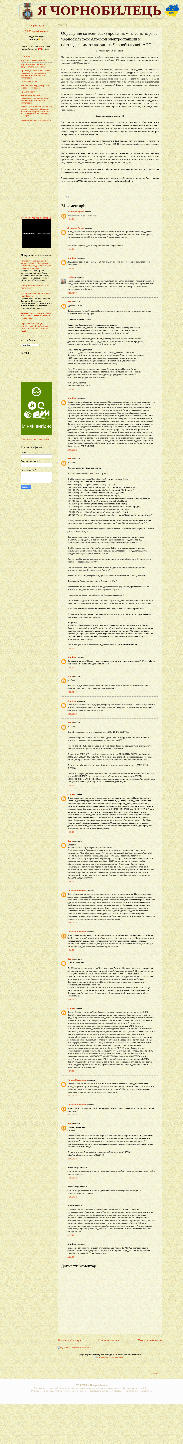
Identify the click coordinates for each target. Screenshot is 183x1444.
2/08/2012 (72, 1159)
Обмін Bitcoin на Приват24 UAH (35, 439)
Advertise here (156, 1374)
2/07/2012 (72, 1071)
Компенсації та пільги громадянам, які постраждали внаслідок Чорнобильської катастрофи (35, 99)
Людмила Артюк (75, 212)
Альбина (71, 258)
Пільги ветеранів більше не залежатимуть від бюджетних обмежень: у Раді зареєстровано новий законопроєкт (36, 264)
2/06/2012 (72, 881)
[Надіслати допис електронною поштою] (67, 197)
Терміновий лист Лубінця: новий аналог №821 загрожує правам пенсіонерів (36, 315)
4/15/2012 (72, 1178)
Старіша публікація (150, 1340)
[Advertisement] (36, 169)
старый (71, 794)
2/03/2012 (72, 219)
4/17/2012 (72, 1235)
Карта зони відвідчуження (33, 60)
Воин (70, 302)
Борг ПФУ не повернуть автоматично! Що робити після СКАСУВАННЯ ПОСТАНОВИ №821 (35, 327)
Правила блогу (28, 92)
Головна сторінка (109, 1340)
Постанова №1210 (29, 82)
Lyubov (71, 277)
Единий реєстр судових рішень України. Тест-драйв (35, 87)
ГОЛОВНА (25, 57)
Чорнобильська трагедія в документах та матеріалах (33, 65)
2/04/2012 (72, 268)
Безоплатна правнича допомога (36, 120)
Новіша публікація (69, 1340)
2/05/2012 (72, 293)
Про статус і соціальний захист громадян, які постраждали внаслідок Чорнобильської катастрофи (35, 74)
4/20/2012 (72, 1257)
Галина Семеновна (76, 890)
